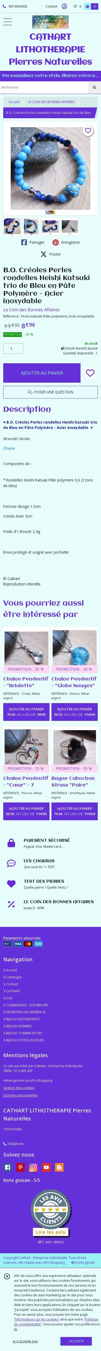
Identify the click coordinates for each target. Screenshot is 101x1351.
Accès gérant (84, 1262)
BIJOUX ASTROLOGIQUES (24, 1040)
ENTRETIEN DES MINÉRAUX (25, 1012)
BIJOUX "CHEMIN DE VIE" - (24, 1033)
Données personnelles (20, 1095)
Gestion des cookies (18, 1087)
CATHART (13, 991)
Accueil (14, 102)
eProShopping (54, 1262)
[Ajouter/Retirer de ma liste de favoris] (90, 373)
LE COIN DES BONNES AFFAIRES (51, 102)
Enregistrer (70, 242)
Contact (51, 6)
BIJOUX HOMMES (18, 1026)
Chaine (9, 448)
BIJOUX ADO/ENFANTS (22, 1019)
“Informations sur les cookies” (36, 1319)
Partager (36, 242)
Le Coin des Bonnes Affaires (31, 310)
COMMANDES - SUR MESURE (26, 1005)
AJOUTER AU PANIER (42, 373)
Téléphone (15, 1143)
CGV (9, 998)
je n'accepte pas (25, 1341)
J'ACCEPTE (76, 1341)
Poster (54, 254)
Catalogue (13, 977)
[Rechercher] (94, 87)
